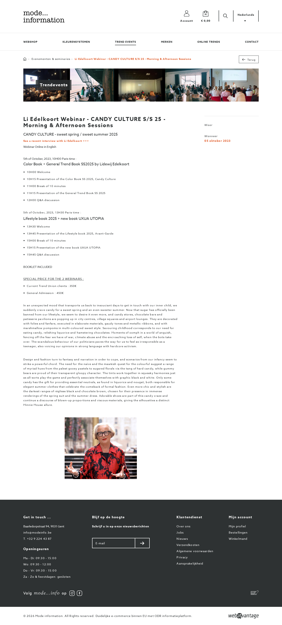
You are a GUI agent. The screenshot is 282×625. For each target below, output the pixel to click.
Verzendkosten (188, 545)
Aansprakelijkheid (190, 563)
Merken (166, 42)
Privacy (182, 557)
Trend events (125, 42)
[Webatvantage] (244, 616)
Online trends (208, 42)
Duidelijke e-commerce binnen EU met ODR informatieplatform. (144, 616)
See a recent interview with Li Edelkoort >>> (56, 141)
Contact (252, 42)
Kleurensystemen (76, 42)
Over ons (184, 526)
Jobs (180, 532)
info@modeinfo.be (37, 532)
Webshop (30, 42)
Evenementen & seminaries (51, 59)
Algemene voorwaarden (195, 551)
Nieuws (182, 539)
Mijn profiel (237, 526)
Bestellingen (238, 532)
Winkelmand (238, 539)
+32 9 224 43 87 (37, 539)
